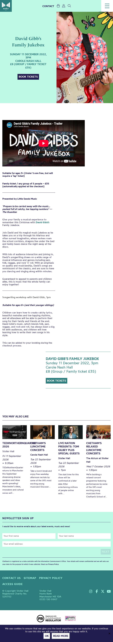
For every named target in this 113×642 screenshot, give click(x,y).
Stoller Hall (6, 6)
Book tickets (28, 76)
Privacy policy (51, 578)
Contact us (11, 578)
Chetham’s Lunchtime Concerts (38, 446)
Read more (60, 636)
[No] (109, 633)
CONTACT (48, 6)
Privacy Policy (53, 564)
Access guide (12, 584)
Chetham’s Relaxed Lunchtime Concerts (94, 448)
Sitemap (30, 578)
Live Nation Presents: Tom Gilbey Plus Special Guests (69, 448)
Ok (47, 636)
